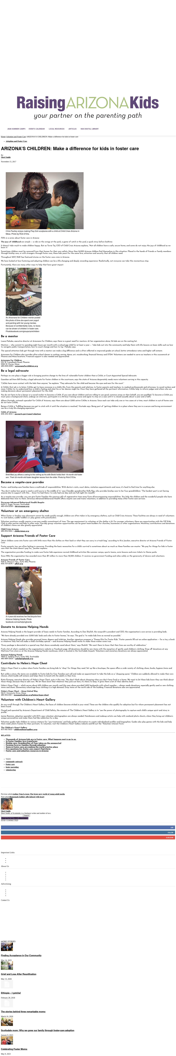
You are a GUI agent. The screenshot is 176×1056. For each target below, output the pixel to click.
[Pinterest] (22, 165)
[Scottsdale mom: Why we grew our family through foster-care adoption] (7, 1025)
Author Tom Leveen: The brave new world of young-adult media (39, 794)
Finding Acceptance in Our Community (21, 955)
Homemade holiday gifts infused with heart (27, 796)
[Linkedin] (13, 930)
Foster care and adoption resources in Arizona (27, 751)
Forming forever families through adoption (26, 745)
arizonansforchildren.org (26, 366)
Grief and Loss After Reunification (18, 974)
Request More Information (19, 896)
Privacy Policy (13, 862)
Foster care (10, 764)
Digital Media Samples (17, 894)
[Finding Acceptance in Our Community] (7, 950)
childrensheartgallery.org (25, 730)
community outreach (14, 761)
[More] (39, 165)
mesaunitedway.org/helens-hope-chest (31, 695)
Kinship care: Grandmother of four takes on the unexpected (33, 743)
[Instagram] (8, 930)
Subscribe (169, 837)
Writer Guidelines (14, 878)
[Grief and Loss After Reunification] (7, 969)
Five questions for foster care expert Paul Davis (28, 749)
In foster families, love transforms (21, 741)
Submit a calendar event (17, 880)
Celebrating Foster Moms (14, 1049)
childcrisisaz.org (21, 531)
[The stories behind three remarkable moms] (7, 1007)
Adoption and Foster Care (16, 137)
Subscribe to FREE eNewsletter (21, 859)
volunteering (11, 769)
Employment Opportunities (19, 876)
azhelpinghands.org (24, 659)
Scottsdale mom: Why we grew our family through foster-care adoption (37, 1030)
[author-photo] (6, 809)
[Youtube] (28, 930)
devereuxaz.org (22, 506)
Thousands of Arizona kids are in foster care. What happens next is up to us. (41, 739)
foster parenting (12, 767)
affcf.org (19, 564)
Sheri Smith (6, 157)
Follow (170, 832)
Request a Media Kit (16, 892)
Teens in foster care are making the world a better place (32, 747)
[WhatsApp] (31, 165)
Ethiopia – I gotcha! (11, 992)
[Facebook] (5, 165)
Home (3, 137)
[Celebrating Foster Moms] (7, 1044)
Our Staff (11, 872)
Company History (15, 874)
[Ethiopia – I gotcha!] (7, 988)
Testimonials (12, 890)
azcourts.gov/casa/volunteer (28, 414)
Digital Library (13, 860)
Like (172, 827)
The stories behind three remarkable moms (23, 1011)
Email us (9, 912)
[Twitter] (13, 165)
